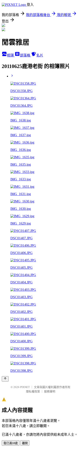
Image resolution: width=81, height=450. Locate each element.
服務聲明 (49, 391)
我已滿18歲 (10, 443)
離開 (25, 443)
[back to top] (5, 379)
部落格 (25, 55)
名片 (39, 55)
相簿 (11, 55)
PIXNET (25, 387)
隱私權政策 (33, 391)
